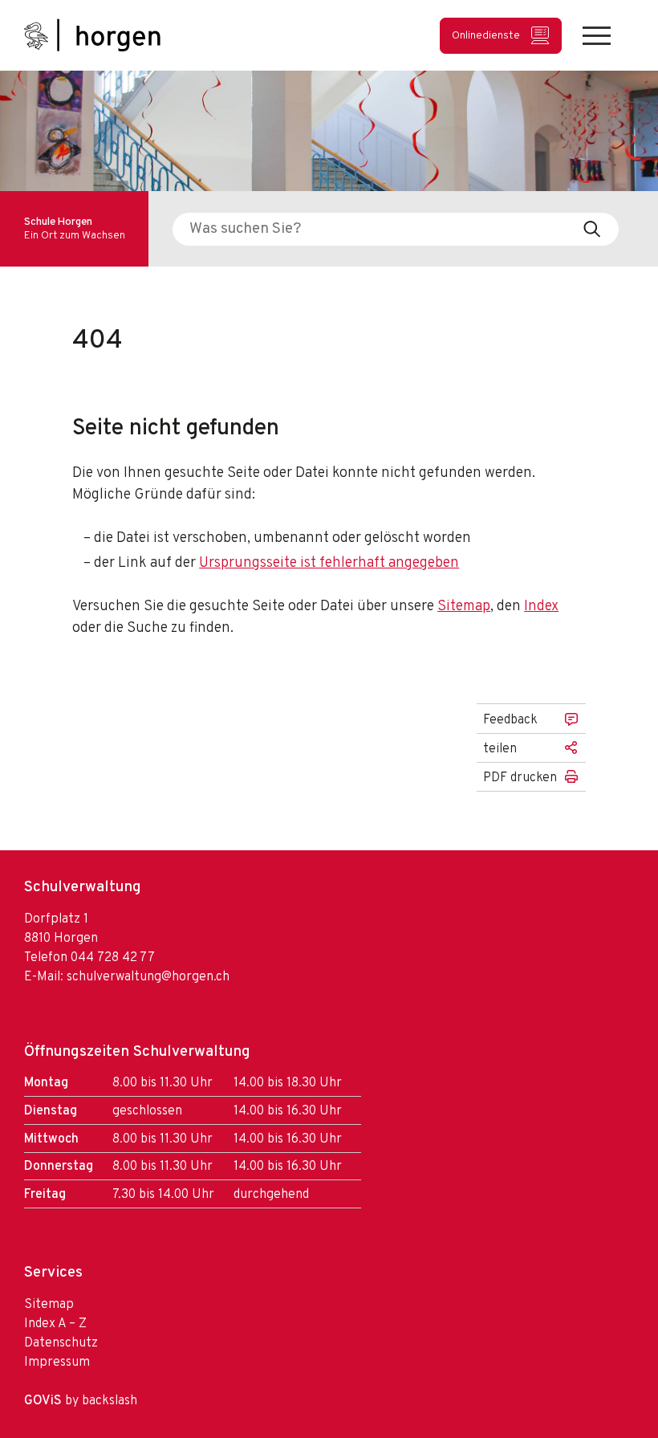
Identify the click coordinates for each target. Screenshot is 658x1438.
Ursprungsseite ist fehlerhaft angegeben (329, 563)
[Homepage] (92, 35)
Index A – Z (55, 1324)
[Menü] (597, 36)
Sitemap (463, 606)
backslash (109, 1401)
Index (541, 606)
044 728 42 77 (113, 958)
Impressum (57, 1362)
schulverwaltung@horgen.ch (148, 977)
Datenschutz (61, 1343)
